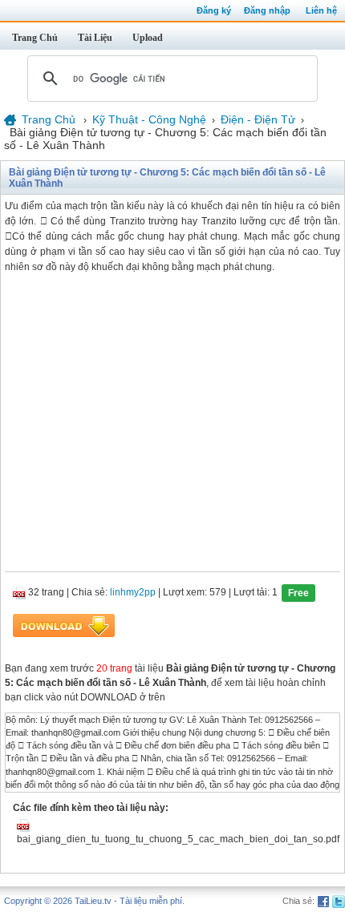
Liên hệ (321, 10)
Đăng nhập (267, 10)
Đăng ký (214, 10)
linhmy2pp (133, 592)
